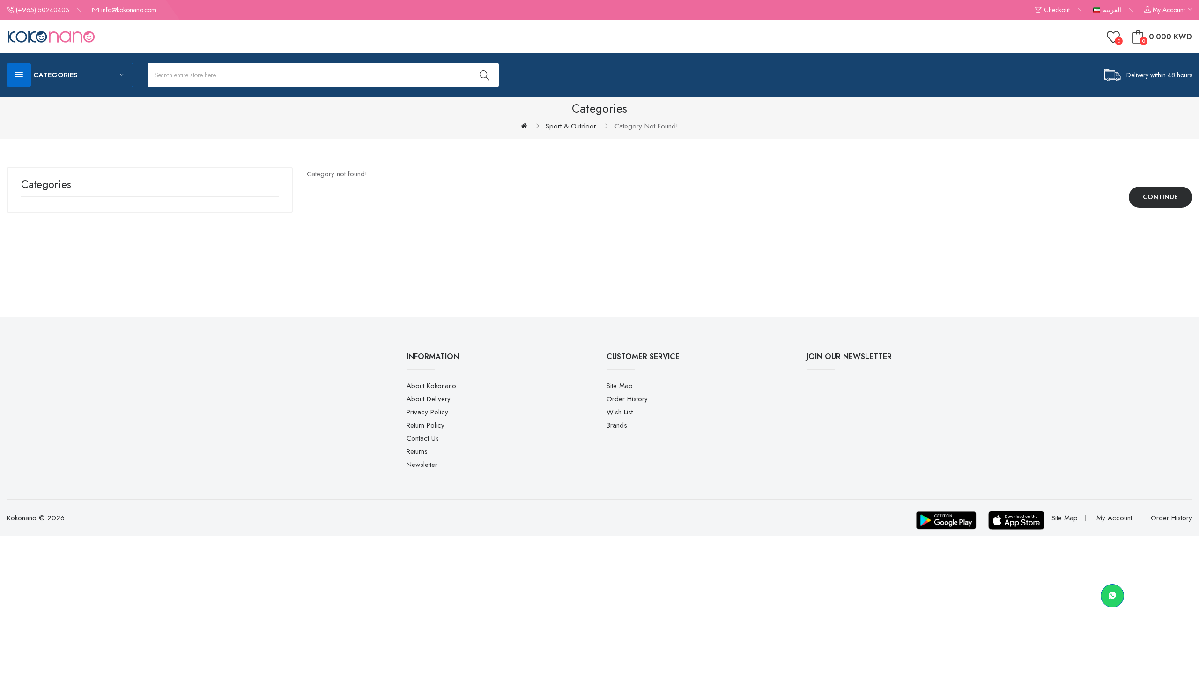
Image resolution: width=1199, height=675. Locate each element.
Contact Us (423, 438)
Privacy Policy (427, 412)
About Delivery (429, 399)
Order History (627, 399)
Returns (417, 451)
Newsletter (422, 464)
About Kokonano (431, 386)
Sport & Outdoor (571, 126)
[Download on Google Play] (946, 520)
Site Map (620, 386)
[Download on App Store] (1016, 520)
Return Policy (425, 425)
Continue (1160, 197)
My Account (1114, 518)
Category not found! (646, 126)
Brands (617, 425)
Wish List (620, 412)
